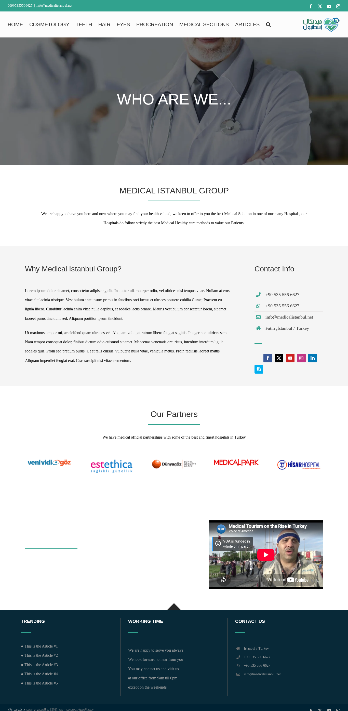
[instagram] (301, 358)
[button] (268, 24)
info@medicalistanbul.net (54, 5)
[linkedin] (312, 358)
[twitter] (279, 358)
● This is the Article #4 (39, 674)
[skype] (259, 369)
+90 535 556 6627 (282, 294)
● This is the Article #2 (39, 655)
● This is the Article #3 (39, 665)
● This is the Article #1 (39, 646)
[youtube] (290, 358)
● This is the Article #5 (39, 683)
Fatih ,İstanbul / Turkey (287, 328)
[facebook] (267, 358)
